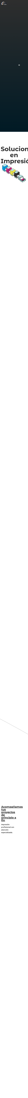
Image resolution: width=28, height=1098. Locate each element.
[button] (19, 65)
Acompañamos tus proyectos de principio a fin (12, 813)
